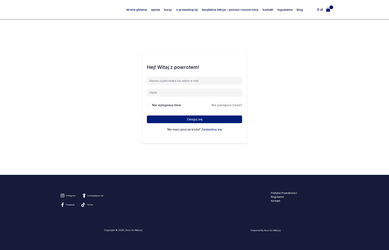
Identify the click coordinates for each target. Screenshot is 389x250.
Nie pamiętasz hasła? (227, 105)
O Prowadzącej (187, 10)
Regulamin (277, 196)
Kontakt (275, 200)
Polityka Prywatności (284, 192)
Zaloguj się (194, 119)
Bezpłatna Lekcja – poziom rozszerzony (230, 10)
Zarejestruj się (211, 129)
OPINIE (155, 10)
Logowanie (285, 10)
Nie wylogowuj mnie (166, 105)
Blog (300, 10)
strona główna (136, 10)
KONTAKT (268, 10)
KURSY (168, 10)
